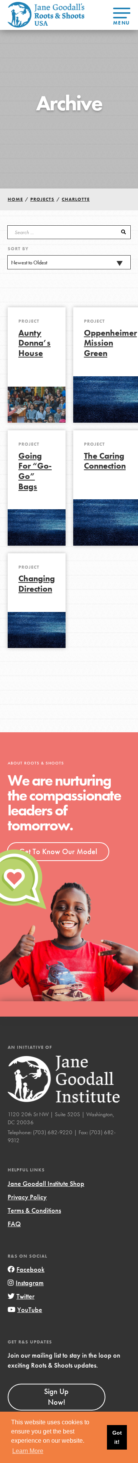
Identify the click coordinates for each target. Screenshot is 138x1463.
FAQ (14, 1223)
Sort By (18, 249)
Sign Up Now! (56, 1396)
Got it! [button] (117, 1437)
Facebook (30, 1269)
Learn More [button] (27, 1451)
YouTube (29, 1309)
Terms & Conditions (34, 1210)
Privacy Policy (27, 1196)
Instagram (30, 1282)
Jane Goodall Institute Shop (46, 1183)
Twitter (25, 1296)
